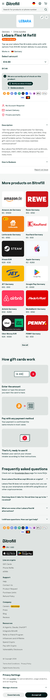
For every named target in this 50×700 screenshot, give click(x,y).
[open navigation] (3, 3)
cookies (13, 679)
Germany (6, 31)
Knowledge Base (22, 473)
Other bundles (19, 31)
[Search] (45, 9)
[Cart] (46, 3)
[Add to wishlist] (46, 17)
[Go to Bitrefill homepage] (12, 3)
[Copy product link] (41, 17)
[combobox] (22, 9)
